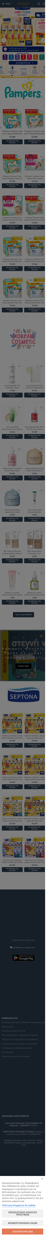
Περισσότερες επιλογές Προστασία (22, 1213)
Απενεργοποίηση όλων (22, 1223)
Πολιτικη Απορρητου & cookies (19, 1205)
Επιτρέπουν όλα (22, 1231)
